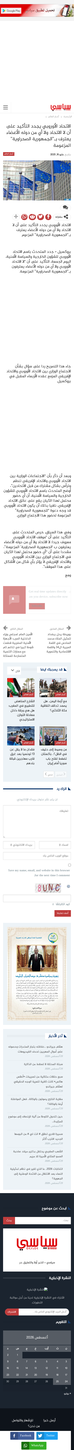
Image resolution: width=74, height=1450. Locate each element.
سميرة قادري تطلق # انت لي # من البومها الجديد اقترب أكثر (38, 1137)
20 (35, 1375)
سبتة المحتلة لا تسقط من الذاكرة (43, 1064)
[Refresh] (68, 885)
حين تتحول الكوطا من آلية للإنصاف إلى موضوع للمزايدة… (35, 1119)
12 (47, 1368)
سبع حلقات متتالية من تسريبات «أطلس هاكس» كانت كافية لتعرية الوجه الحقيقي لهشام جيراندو (38, 1081)
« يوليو (67, 1393)
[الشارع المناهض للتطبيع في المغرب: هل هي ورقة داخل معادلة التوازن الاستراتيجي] (21, 687)
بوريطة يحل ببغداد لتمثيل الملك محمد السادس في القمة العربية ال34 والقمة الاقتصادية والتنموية (58, 643)
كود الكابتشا (63, 904)
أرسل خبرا (49, 1420)
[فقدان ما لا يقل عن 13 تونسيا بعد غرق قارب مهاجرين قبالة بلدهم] (21, 735)
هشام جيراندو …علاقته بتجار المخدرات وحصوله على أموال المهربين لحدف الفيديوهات (35, 1049)
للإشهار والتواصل (22, 1420)
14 (26, 1368)
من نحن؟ (34, 1426)
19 (47, 1375)
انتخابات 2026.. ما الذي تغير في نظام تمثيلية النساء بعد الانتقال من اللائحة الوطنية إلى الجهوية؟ (36, 1174)
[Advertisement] (37, 58)
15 (17, 1368)
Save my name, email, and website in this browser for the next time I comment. (39, 873)
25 (57, 1381)
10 (66, 1368)
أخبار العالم (8, 154)
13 (36, 1368)
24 (66, 1381)
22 (17, 1375)
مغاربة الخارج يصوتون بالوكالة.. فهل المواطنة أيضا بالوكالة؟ (37, 1102)
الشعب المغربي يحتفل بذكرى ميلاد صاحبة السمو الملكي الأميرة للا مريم (38, 1154)
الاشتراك (12, 1312)
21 (27, 1375)
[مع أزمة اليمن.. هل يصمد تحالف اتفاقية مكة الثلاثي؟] (53, 687)
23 (8, 1375)
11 (57, 1368)
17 (66, 1375)
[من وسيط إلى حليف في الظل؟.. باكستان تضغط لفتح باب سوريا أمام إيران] (53, 735)
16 (8, 1368)
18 (57, 1375)
